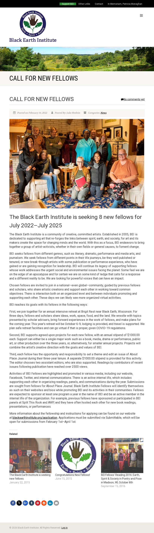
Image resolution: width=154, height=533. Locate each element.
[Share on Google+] (25, 503)
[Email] (56, 503)
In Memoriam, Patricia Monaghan (125, 4)
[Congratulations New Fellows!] (76, 455)
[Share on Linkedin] (50, 503)
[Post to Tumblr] (31, 503)
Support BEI (68, 4)
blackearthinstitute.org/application (35, 417)
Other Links (84, 4)
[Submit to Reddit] (44, 503)
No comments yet (134, 99)
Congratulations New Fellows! (72, 474)
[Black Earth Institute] (41, 26)
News (103, 112)
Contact (99, 4)
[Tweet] (19, 503)
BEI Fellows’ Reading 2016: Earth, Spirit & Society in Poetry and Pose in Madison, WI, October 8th (121, 478)
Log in (64, 527)
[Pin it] (37, 503)
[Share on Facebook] (13, 503)
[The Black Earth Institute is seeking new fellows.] (30, 455)
